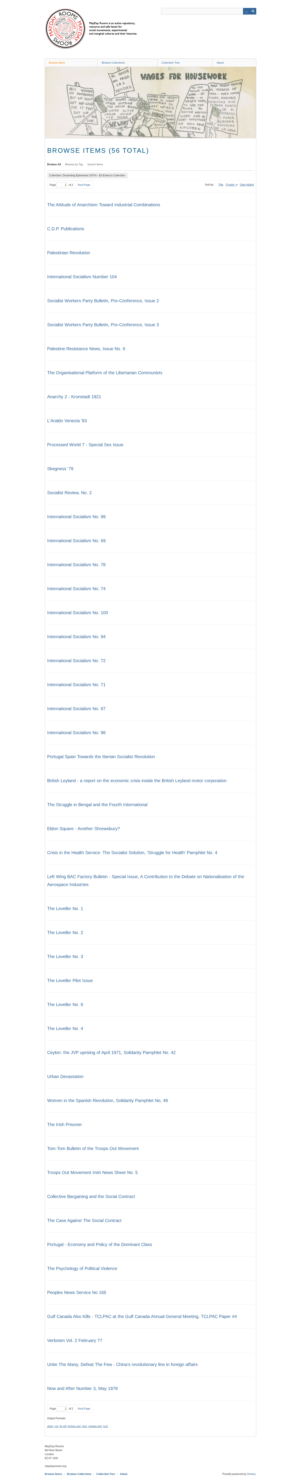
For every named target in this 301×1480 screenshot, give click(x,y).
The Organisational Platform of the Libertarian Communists (104, 372)
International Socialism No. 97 (76, 708)
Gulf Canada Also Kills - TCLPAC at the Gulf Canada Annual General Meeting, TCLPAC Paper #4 (142, 1316)
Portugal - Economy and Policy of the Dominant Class (99, 1244)
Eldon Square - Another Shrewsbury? (83, 828)
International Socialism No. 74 (76, 588)
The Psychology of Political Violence (82, 1268)
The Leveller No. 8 (65, 1004)
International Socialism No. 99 (76, 516)
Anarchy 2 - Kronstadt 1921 (74, 396)
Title (220, 184)
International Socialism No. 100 (77, 612)
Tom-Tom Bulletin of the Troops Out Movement (93, 1148)
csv (56, 1426)
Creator (230, 184)
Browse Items (57, 62)
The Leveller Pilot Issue (70, 980)
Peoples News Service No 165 (76, 1292)
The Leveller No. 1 (65, 908)
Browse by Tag (74, 164)
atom (50, 1426)
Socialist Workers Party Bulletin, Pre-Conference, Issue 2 (103, 300)
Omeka (251, 1474)
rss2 (105, 1426)
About (220, 62)
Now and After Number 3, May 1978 (82, 1388)
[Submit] (253, 11)
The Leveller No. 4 (65, 1028)
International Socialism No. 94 (76, 636)
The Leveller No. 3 (65, 956)
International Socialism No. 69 (76, 540)
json (84, 1426)
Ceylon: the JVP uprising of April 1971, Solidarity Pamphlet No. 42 (111, 1052)
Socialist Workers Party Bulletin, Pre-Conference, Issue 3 (103, 324)
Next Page (84, 184)
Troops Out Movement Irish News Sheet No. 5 (92, 1172)
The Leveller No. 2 (65, 932)
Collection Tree (171, 62)
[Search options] (246, 11)
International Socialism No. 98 (76, 732)
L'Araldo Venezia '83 (67, 420)
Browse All (54, 164)
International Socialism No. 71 (76, 684)
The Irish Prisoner (64, 1124)
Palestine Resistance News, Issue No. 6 (86, 348)
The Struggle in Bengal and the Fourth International (97, 804)
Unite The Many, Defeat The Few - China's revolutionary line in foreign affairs (122, 1364)
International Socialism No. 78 (76, 564)
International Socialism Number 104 (82, 276)
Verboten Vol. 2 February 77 (74, 1340)
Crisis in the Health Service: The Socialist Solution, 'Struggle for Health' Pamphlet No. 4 (132, 852)
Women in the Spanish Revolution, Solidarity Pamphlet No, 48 (107, 1100)
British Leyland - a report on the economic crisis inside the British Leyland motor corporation (137, 780)
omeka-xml (95, 1426)
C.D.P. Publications (65, 228)
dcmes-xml (74, 1426)
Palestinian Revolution (68, 252)
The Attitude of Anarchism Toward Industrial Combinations (103, 204)
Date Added (247, 184)
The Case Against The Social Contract (84, 1220)
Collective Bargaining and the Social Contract (91, 1196)
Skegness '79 (60, 468)
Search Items (95, 164)
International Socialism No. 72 (76, 660)
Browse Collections (113, 62)
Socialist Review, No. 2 (69, 492)
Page (53, 184)
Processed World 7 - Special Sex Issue (85, 444)
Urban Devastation (65, 1076)
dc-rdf (62, 1426)
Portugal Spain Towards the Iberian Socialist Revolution (101, 756)
